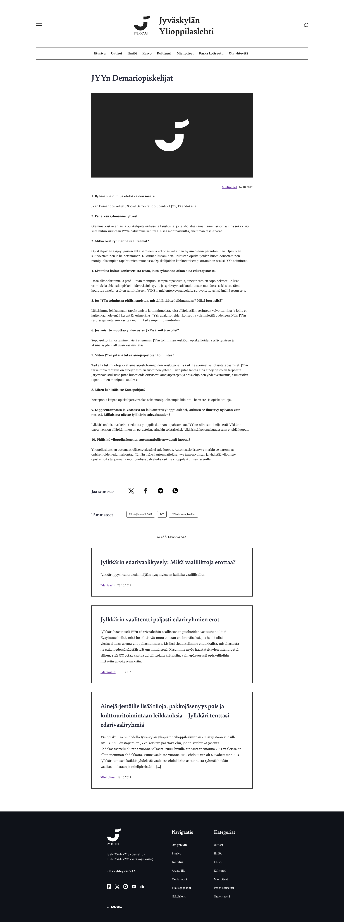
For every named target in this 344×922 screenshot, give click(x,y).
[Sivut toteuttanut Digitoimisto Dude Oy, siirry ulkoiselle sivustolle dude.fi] (114, 907)
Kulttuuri (164, 53)
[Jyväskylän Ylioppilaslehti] (114, 843)
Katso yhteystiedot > (121, 871)
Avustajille (178, 871)
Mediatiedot (179, 879)
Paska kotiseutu (211, 53)
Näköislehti (179, 896)
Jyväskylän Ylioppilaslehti (186, 25)
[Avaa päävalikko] (39, 25)
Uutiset (116, 53)
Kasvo (147, 53)
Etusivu (100, 53)
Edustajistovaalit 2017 (140, 514)
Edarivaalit (108, 585)
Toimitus (177, 862)
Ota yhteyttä (238, 53)
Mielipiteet (185, 53)
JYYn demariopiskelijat (183, 514)
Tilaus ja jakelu (181, 888)
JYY (162, 514)
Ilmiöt (132, 53)
